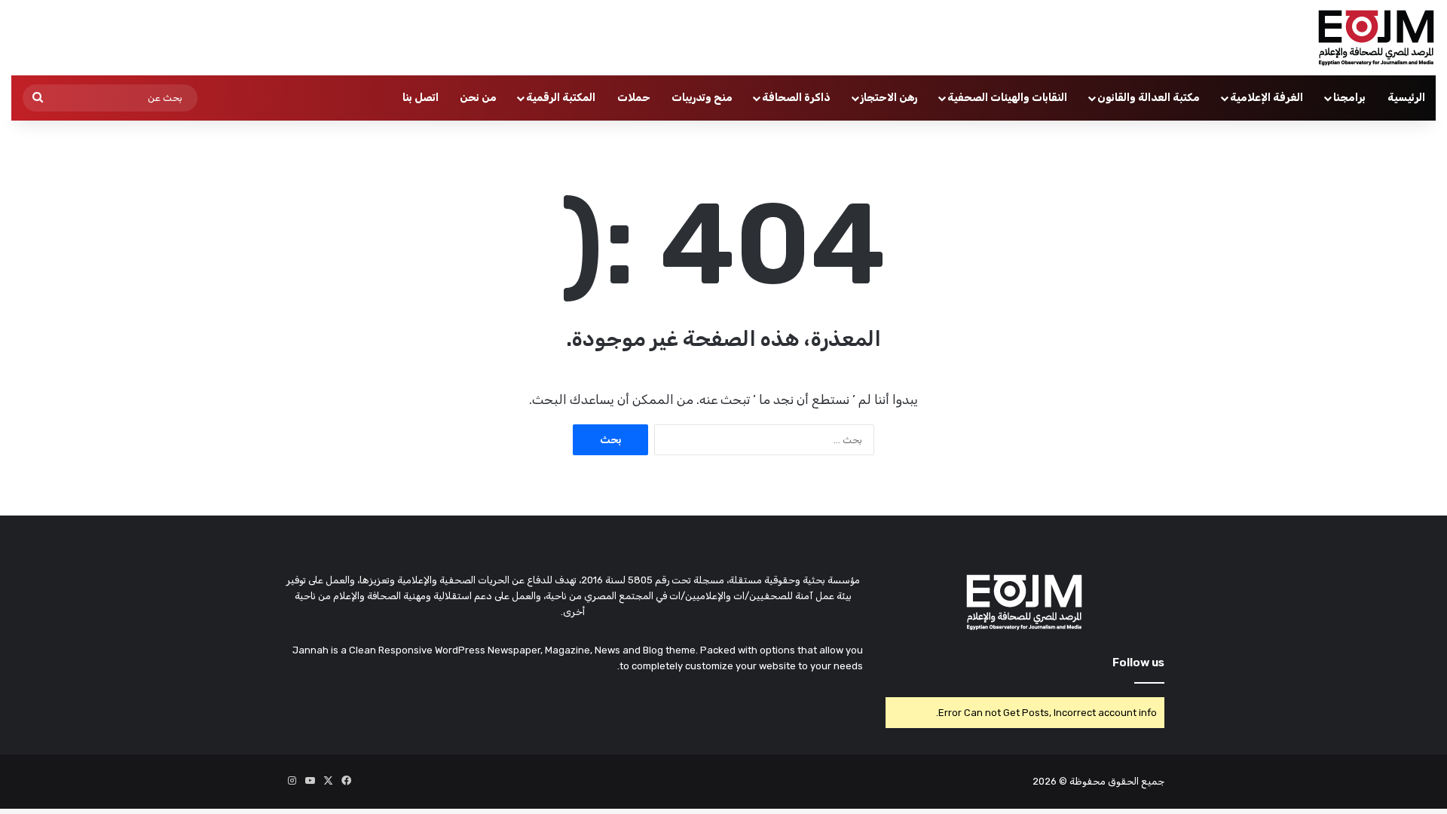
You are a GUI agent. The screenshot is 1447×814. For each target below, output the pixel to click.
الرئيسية (1406, 97)
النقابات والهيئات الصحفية (1007, 97)
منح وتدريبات (702, 97)
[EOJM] (1377, 38)
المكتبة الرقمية (560, 97)
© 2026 (1049, 781)
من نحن (478, 97)
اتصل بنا (420, 97)
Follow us (1138, 662)
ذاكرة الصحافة (796, 97)
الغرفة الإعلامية (1266, 97)
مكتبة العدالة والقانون (1148, 97)
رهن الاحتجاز (889, 97)
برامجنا (1349, 97)
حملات (633, 97)
